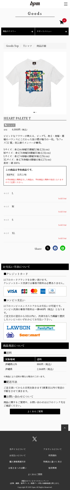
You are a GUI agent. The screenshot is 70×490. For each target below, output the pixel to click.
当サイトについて (18, 449)
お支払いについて (17, 455)
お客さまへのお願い (17, 467)
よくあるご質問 (35, 411)
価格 (5, 129)
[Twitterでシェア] (47, 248)
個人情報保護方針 (17, 461)
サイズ (6, 193)
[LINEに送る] (62, 248)
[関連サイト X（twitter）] (34, 440)
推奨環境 (52, 467)
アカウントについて (52, 449)
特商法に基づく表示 (52, 461)
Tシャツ (10, 125)
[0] (61, 23)
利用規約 (52, 455)
